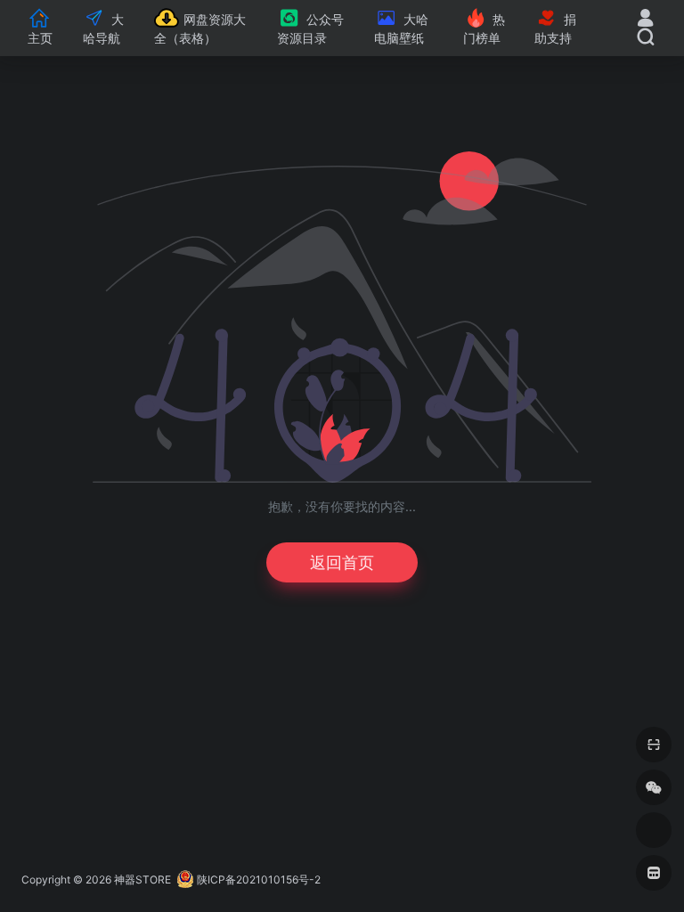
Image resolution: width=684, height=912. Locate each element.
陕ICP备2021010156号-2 (259, 879)
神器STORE (142, 879)
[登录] (645, 19)
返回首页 (342, 562)
